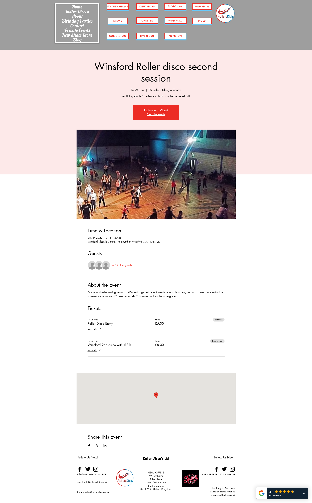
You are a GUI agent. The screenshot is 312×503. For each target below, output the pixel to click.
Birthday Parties (77, 21)
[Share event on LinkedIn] (105, 445)
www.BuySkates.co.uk (222, 494)
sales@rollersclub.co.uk (97, 491)
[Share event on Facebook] (89, 445)
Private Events (77, 30)
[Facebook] (79, 469)
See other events (156, 114)
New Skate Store (77, 35)
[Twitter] (87, 469)
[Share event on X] (97, 445)
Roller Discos (77, 11)
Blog (77, 39)
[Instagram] (95, 469)
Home (77, 6)
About (77, 16)
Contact (77, 25)
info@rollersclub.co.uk (95, 481)
